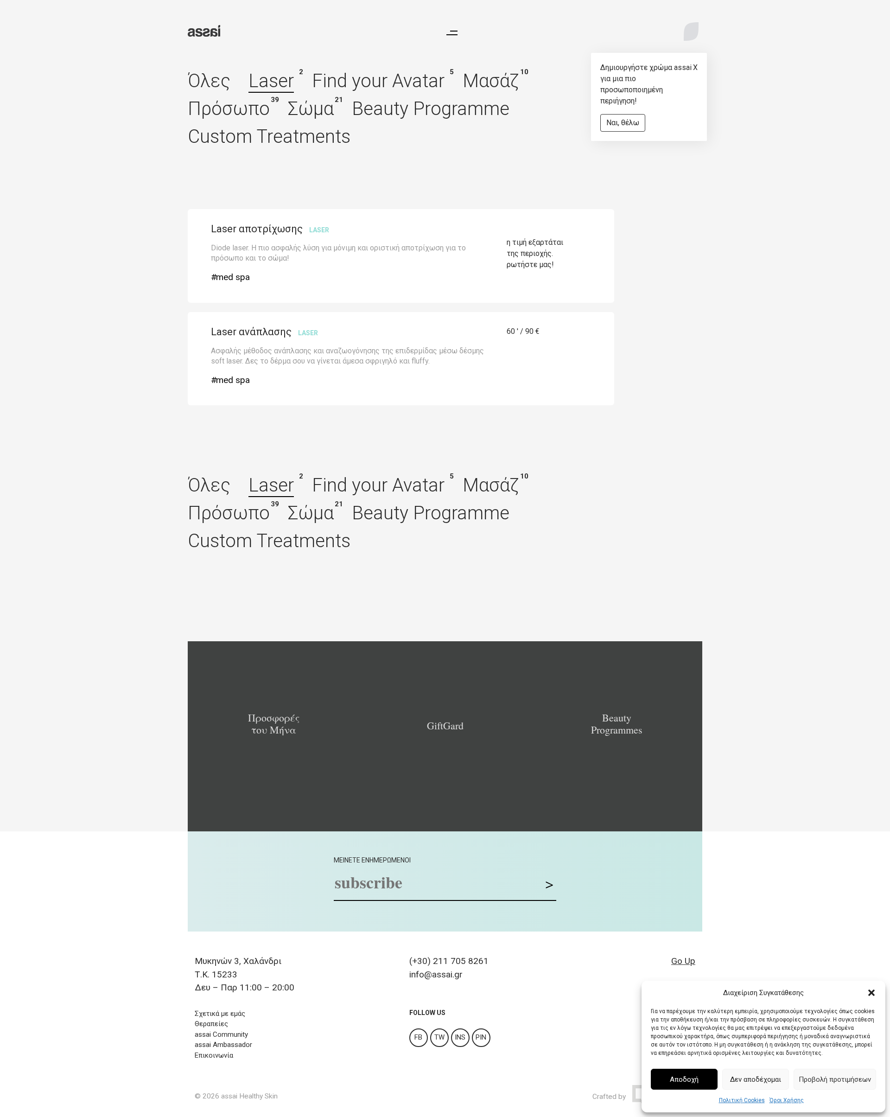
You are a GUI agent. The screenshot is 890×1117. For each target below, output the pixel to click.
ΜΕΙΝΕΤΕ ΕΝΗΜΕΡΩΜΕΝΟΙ (372, 860)
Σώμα (311, 109)
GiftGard (445, 726)
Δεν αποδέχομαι (755, 1079)
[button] (871, 992)
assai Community (221, 1034)
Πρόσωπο (229, 109)
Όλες (209, 81)
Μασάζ (491, 81)
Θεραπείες (211, 1024)
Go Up (683, 961)
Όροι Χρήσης (786, 1100)
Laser (271, 81)
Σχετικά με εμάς (220, 1013)
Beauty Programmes (616, 724)
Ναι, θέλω (622, 122)
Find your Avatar (378, 81)
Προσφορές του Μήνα (273, 724)
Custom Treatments (269, 136)
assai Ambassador (223, 1044)
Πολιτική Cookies (742, 1100)
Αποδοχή (684, 1079)
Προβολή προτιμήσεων (835, 1079)
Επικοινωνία (214, 1055)
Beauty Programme (430, 109)
